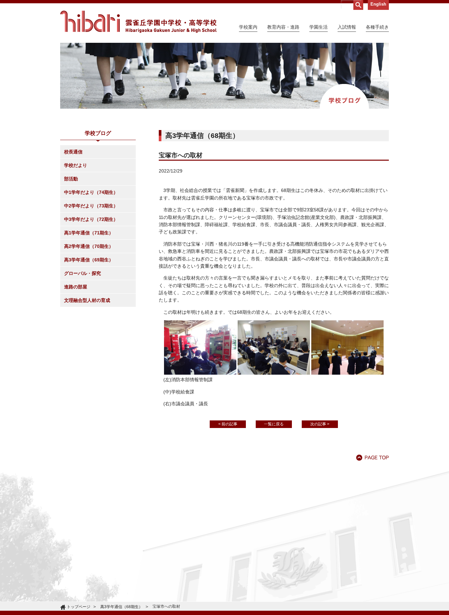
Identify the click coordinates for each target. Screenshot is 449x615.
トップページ (78, 606)
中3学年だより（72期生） (91, 219)
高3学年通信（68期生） (121, 606)
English (378, 4)
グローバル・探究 (82, 273)
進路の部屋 (75, 286)
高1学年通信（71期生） (88, 232)
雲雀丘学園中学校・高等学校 (138, 22)
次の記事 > (319, 424)
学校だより (75, 165)
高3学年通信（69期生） (88, 259)
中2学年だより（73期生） (91, 205)
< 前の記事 (227, 424)
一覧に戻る (274, 424)
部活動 (71, 178)
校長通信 (73, 151)
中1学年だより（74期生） (91, 192)
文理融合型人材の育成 (87, 300)
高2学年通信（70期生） (88, 246)
